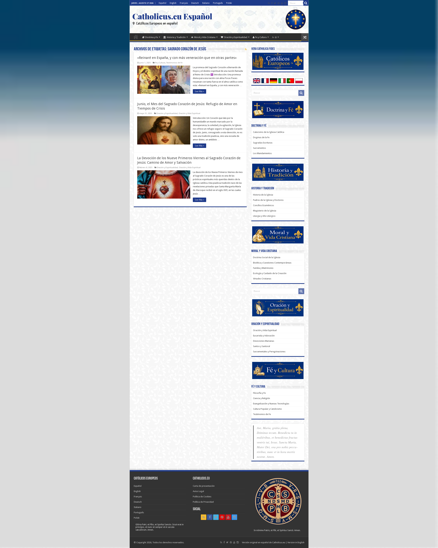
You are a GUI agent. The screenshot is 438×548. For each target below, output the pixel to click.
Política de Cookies (202, 496)
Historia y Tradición (176, 37)
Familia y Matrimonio (263, 268)
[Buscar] (305, 3)
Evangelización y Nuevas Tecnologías (271, 403)
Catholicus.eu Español (172, 16)
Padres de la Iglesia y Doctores (268, 200)
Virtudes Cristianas (262, 278)
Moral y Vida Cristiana (204, 37)
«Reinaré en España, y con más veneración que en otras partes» (187, 58)
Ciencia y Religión (261, 398)
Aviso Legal (198, 491)
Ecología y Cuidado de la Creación (269, 273)
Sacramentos (259, 148)
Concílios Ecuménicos (263, 205)
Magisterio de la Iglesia (264, 210)
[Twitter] (275, 3)
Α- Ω (274, 37)
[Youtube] (282, 3)
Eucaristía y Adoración (264, 335)
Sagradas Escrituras (262, 142)
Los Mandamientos (262, 153)
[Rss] (269, 3)
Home (135, 36)
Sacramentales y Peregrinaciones (269, 351)
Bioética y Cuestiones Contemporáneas (272, 262)
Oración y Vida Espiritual (189, 113)
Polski (229, 3)
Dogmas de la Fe (261, 137)
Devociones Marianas (263, 341)
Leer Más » (199, 91)
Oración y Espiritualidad (235, 37)
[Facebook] (272, 3)
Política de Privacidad (203, 502)
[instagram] (285, 3)
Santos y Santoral (261, 346)
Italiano (206, 3)
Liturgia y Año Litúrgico (264, 216)
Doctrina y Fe (151, 37)
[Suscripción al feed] (246, 49)
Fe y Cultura (261, 37)
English (173, 3)
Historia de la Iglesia (263, 194)
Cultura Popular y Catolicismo (267, 409)
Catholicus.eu (278, 542)
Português (218, 3)
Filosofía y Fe (259, 393)
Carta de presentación (204, 486)
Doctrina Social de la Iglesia (266, 257)
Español (162, 3)
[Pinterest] (278, 3)
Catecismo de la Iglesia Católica (268, 132)
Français (184, 3)
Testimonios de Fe (174, 63)
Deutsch (195, 3)
